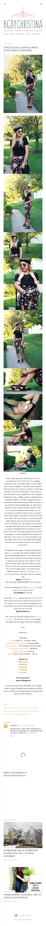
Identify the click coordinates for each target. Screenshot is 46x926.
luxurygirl (13, 725)
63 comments (13, 901)
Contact (20, 34)
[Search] (41, 3)
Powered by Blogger (24, 915)
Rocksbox (35, 598)
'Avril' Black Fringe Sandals (19, 648)
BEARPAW (24, 587)
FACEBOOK (23, 667)
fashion (36, 708)
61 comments (13, 860)
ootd (31, 711)
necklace (15, 598)
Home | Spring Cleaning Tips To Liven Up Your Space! (22, 896)
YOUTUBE (23, 672)
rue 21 (5, 714)
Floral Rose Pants (11, 646)
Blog (6, 34)
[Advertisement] (23, 798)
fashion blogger (9, 711)
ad (9, 708)
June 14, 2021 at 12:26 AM (26, 725)
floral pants (18, 711)
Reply (12, 736)
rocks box (36, 711)
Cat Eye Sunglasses (19, 651)
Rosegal (24, 619)
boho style (29, 708)
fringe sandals (33, 587)
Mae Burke (28, 919)
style (9, 714)
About (12, 34)
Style (28, 34)
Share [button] (5, 705)
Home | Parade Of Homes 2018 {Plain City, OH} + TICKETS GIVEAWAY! (21, 853)
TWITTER (23, 670)
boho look (22, 708)
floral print (25, 711)
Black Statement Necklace (16, 643)
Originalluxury (31, 733)
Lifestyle (36, 34)
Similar (12, 641)
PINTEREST (23, 664)
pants (11, 553)
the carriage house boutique (20, 714)
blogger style (14, 708)
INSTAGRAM (23, 662)
